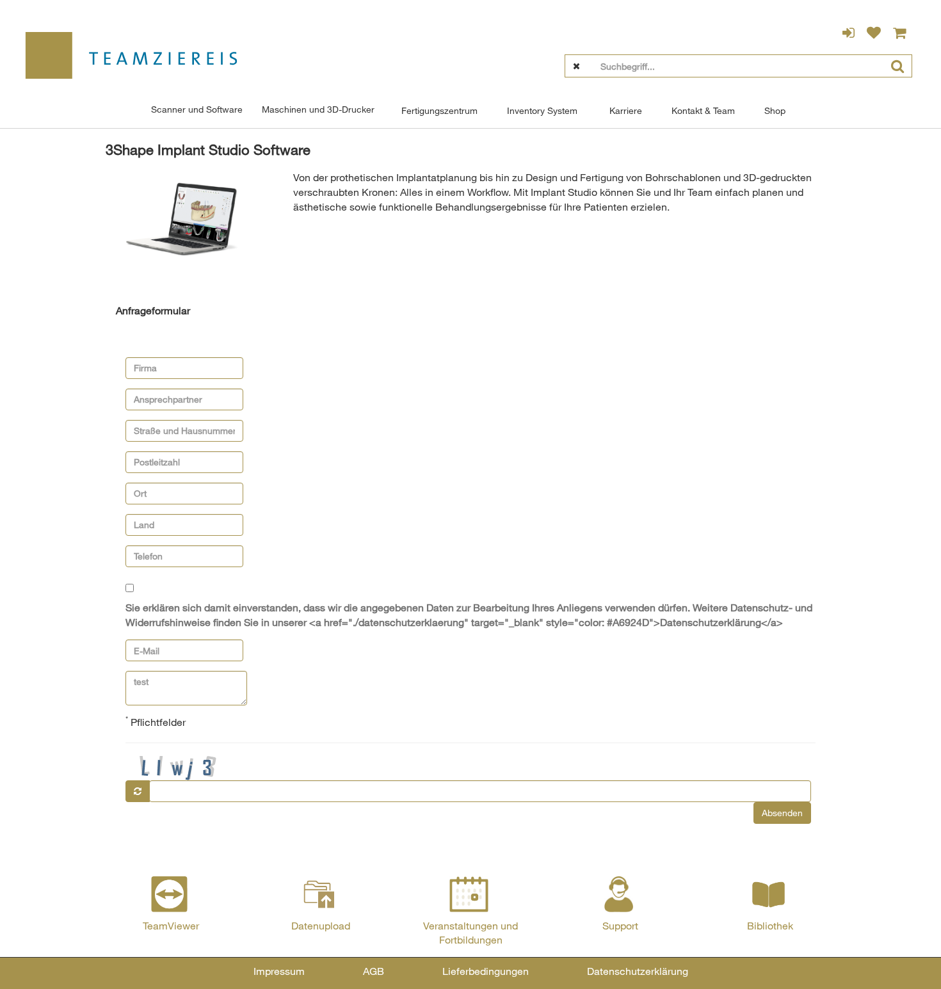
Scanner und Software (197, 109)
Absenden (782, 812)
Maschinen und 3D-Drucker (318, 109)
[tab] (470, 311)
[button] (153, 310)
